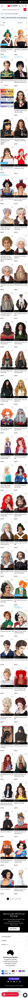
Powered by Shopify (19, 985)
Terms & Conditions (16, 990)
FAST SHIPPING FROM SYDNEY (16, 1)
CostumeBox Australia (11, 985)
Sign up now (13, 928)
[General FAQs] (22, 5)
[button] (2, 5)
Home (3, 13)
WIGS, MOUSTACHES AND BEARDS (11, 13)
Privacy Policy (10, 990)
